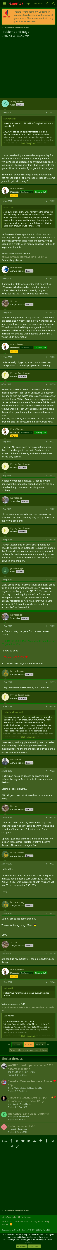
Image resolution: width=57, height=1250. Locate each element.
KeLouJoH (12, 1116)
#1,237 (52, 863)
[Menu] (4, 3)
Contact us (7, 1221)
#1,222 (52, 201)
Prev (18, 1044)
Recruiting (22, 1129)
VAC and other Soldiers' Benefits (28, 1088)
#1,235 (52, 771)
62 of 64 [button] (28, 1044)
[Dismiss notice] (52, 11)
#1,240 (52, 982)
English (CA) (25, 1217)
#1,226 (52, 384)
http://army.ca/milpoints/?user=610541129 (24, 256)
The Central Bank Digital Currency (28, 1113)
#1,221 (52, 112)
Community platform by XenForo (26, 1230)
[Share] (46, 113)
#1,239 (52, 953)
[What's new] (47, 3)
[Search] (53, 3)
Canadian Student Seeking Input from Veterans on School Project (27, 1099)
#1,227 (52, 441)
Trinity (10, 1088)
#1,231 (52, 579)
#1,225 (52, 357)
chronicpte (12, 1129)
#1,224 (52, 312)
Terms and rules (21, 1221)
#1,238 (52, 913)
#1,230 (52, 539)
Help (47, 1221)
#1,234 (52, 706)
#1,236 (52, 817)
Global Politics (23, 1116)
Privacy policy (37, 1221)
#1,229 (52, 509)
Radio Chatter (25, 1104)
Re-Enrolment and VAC (21, 1126)
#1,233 (52, 682)
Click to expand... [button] (28, 143)
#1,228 (52, 475)
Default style (10, 1217)
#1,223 (52, 278)
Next (38, 1044)
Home (5, 1224)
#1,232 (52, 626)
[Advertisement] (28, 67)
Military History (28, 1072)
